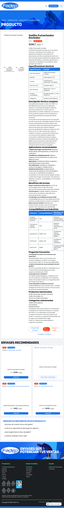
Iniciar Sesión (53, 6)
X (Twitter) (29, 475)
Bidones (4, 471)
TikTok (28, 477)
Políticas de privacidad (44, 502)
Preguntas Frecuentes (55, 467)
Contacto (52, 469)
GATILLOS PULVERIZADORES (29, 20)
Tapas (4, 477)
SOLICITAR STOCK (35, 329)
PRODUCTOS (12, 20)
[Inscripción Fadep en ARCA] (19, 487)
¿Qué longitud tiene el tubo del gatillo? (17, 432)
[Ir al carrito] (46, 6)
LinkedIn (28, 473)
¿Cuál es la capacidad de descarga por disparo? (21, 428)
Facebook (29, 467)
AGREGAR (16, 377)
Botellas (4, 469)
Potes (3, 473)
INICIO (3, 20)
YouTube (29, 471)
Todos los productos (8, 467)
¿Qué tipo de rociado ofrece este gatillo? (18, 424)
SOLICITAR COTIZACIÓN (48, 377)
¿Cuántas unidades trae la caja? (15, 436)
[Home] (10, 9)
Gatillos (4, 479)
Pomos (4, 475)
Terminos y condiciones (56, 502)
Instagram (29, 469)
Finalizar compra (44, 334)
